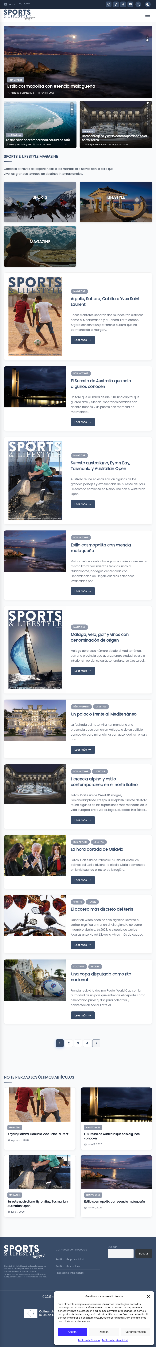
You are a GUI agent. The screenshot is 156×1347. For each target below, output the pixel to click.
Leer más (40, 208)
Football (78, 966)
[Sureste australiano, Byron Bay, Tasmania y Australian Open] (40, 1172)
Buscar (112, 1247)
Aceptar (72, 1331)
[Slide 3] (72, 109)
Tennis (92, 901)
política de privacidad (74, 66)
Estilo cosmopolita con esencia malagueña (51, 86)
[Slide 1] (72, 104)
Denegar (104, 1331)
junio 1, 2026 (48, 92)
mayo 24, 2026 (120, 144)
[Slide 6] (147, 108)
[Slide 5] (72, 114)
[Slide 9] (147, 116)
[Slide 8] (147, 113)
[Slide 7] (147, 110)
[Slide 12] (147, 124)
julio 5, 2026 (95, 1144)
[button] (148, 1296)
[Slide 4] (72, 112)
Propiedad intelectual (70, 1273)
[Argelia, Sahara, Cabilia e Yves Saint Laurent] (40, 1104)
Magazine (40, 242)
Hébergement (81, 706)
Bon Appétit (88, 135)
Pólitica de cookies (68, 1266)
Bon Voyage (16, 79)
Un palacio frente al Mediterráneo (104, 714)
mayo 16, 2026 (44, 144)
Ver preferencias (135, 1331)
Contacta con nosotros (71, 1249)
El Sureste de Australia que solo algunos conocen (101, 383)
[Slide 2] (72, 106)
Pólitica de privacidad (70, 1259)
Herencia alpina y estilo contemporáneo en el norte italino (104, 781)
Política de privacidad (115, 1340)
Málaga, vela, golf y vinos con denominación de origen (100, 637)
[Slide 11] (147, 121)
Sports (40, 197)
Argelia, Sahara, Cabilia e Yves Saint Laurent (37, 1134)
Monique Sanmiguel (22, 92)
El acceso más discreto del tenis (102, 909)
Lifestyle (116, 197)
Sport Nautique (14, 135)
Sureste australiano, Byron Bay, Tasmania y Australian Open (100, 465)
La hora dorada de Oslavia (100, 140)
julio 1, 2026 (18, 1212)
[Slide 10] (147, 118)
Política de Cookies (89, 1340)
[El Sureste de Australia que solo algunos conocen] (116, 1104)
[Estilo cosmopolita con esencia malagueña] (116, 1172)
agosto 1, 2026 (20, 1140)
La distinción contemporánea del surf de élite (38, 140)
